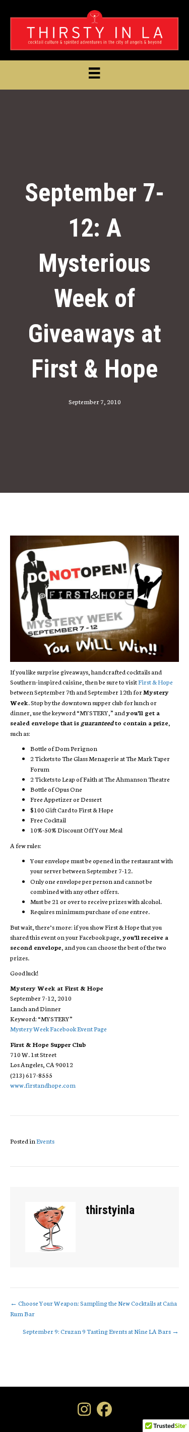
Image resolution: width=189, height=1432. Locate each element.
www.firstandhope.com (43, 1085)
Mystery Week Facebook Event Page (58, 1028)
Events (45, 1141)
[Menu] (94, 73)
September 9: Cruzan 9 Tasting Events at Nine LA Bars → (101, 1331)
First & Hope (155, 681)
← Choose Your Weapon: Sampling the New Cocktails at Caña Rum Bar (93, 1308)
